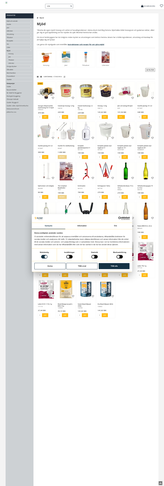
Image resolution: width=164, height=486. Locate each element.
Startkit (9, 79)
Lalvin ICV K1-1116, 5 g (45, 304)
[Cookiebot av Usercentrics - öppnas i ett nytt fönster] (120, 218)
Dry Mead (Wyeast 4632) (105, 304)
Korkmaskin (81, 186)
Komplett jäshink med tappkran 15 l (124, 147)
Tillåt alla (114, 266)
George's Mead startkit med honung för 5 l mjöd (46, 107)
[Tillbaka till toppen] (160, 484)
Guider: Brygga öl (12, 102)
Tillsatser (10, 37)
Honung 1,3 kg (102, 106)
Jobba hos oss (11, 112)
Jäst (8, 28)
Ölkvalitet (10, 70)
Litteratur (10, 31)
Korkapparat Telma (104, 186)
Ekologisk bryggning (13, 96)
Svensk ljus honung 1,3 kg (66, 106)
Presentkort (11, 76)
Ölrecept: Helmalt (12, 99)
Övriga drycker (12, 66)
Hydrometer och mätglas (46, 186)
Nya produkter (12, 90)
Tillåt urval (82, 266)
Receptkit (10, 41)
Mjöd (8, 51)
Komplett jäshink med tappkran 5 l (104, 147)
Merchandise (11, 73)
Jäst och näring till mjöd (124, 106)
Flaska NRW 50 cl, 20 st (144, 226)
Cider (8, 47)
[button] (149, 6)
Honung (10, 54)
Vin (8, 44)
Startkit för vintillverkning (66, 146)
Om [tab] (115, 226)
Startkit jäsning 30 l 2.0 (45, 146)
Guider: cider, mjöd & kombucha (17, 106)
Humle (9, 24)
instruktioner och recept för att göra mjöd (86, 44)
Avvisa (50, 266)
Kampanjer (11, 83)
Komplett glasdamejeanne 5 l (84, 147)
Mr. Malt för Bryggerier (14, 93)
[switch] (69, 257)
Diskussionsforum (13, 109)
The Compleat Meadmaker (62, 187)
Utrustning (10, 34)
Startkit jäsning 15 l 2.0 (144, 106)
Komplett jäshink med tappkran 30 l (144, 147)
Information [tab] (82, 226)
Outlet (9, 86)
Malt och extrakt (12, 21)
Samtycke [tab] (48, 226)
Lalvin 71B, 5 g (141, 266)
